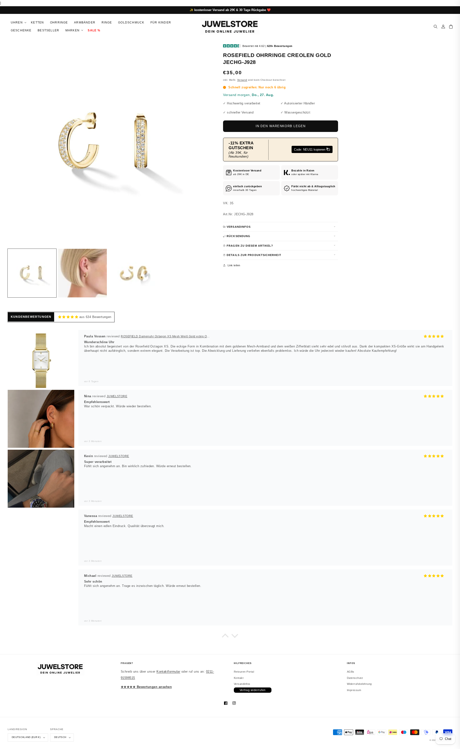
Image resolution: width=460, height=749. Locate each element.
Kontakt (238, 677)
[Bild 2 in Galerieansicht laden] (82, 273)
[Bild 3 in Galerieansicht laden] (133, 273)
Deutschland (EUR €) (26, 737)
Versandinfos (242, 683)
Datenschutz (355, 677)
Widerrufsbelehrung (359, 683)
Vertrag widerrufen (253, 690)
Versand (242, 80)
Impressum (354, 690)
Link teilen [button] (234, 265)
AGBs (350, 671)
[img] (68, 317)
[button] (18, 23)
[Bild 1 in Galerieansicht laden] (32, 273)
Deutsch (60, 737)
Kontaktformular (168, 671)
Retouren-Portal (244, 671)
